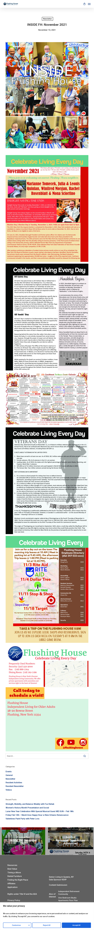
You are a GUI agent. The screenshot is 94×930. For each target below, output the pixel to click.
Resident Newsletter (15, 786)
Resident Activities (14, 782)
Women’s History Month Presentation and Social (27, 808)
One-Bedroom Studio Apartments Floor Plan (68, 899)
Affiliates (11, 883)
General (9, 775)
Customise (16, 925)
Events (9, 771)
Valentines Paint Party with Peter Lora (22, 819)
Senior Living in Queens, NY (61, 877)
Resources (12, 865)
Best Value (12, 869)
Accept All (76, 925)
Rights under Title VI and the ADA (22, 894)
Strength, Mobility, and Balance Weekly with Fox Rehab (30, 804)
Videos (9, 790)
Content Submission (58, 885)
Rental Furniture (14, 876)
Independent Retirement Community (68, 892)
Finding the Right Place (17, 880)
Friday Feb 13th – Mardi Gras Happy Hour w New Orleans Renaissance (37, 815)
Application (12, 887)
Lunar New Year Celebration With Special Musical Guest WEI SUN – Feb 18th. (40, 811)
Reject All (46, 925)
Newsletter (47, 19)
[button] (89, 4)
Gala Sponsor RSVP (58, 879)
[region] (47, 916)
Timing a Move (14, 872)
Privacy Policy (13, 900)
